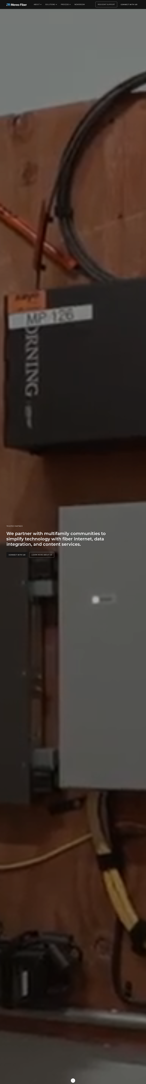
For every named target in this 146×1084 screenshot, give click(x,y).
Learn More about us (42, 555)
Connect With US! (17, 555)
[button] (38, 4)
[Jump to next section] (73, 1080)
